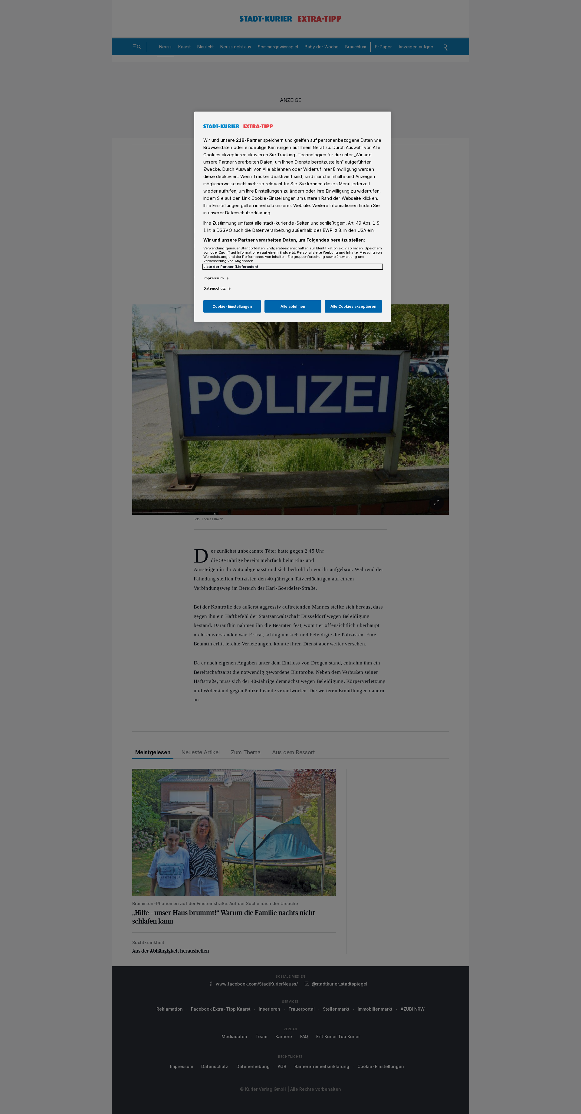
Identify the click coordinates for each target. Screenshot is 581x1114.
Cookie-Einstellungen (232, 306)
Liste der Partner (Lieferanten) (230, 267)
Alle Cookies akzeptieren (353, 306)
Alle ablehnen (293, 306)
